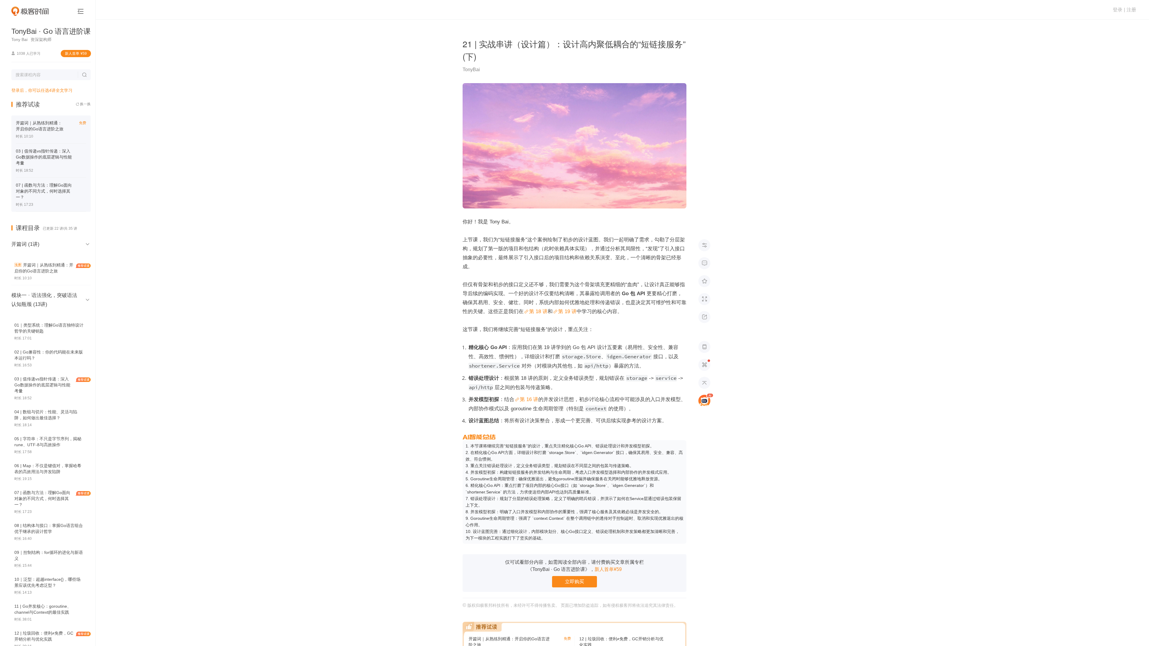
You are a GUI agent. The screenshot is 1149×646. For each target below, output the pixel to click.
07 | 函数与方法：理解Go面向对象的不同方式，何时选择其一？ (44, 191)
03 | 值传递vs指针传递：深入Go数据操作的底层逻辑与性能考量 (44, 157)
